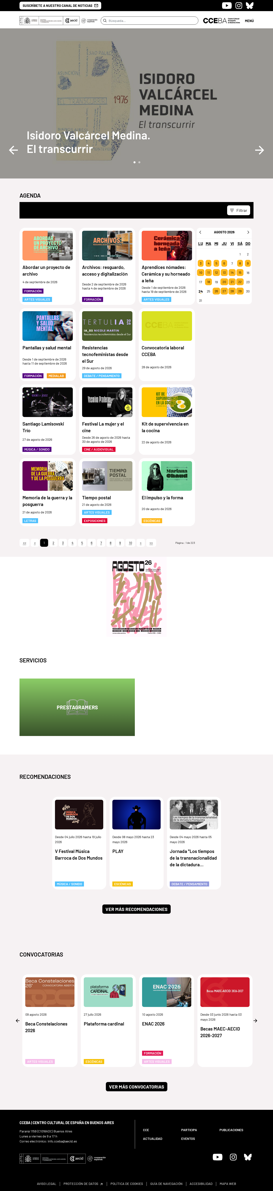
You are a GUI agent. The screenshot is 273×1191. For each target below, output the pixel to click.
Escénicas (152, 521)
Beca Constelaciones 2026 (46, 1027)
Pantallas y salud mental (46, 347)
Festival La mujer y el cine (103, 427)
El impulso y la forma (162, 497)
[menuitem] (159, 1129)
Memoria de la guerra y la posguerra (47, 501)
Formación (33, 291)
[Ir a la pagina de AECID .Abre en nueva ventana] (71, 20)
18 (208, 282)
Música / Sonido (37, 449)
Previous (13, 150)
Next (259, 150)
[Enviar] (105, 21)
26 (216, 291)
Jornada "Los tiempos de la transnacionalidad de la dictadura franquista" (193, 858)
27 (224, 291)
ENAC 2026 (153, 1023)
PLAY (118, 851)
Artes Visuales (37, 299)
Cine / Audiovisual (99, 449)
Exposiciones (94, 521)
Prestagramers (77, 707)
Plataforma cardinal (104, 1023)
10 (200, 273)
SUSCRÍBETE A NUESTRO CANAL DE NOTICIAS (57, 6)
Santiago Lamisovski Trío (43, 427)
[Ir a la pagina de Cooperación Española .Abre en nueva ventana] (89, 20)
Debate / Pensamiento (102, 376)
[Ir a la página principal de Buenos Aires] (222, 20)
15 (239, 273)
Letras (30, 521)
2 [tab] (138, 162)
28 (232, 291)
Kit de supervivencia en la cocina (165, 427)
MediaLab (56, 376)
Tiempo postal (96, 497)
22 (240, 282)
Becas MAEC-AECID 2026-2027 (220, 1032)
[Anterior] (200, 232)
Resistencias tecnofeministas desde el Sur (105, 354)
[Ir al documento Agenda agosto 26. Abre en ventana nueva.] (136, 597)
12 (216, 273)
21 (232, 282)
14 (232, 273)
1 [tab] (134, 162)
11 (208, 273)
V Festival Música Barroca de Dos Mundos (79, 854)
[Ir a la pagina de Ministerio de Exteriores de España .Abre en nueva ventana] (41, 20)
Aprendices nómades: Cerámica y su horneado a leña (166, 273)
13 (224, 273)
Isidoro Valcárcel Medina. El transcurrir (88, 141)
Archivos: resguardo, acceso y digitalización (105, 270)
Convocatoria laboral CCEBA (163, 351)
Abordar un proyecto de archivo (46, 270)
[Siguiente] (248, 232)
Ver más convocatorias (136, 1086)
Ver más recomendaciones (136, 909)
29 (240, 291)
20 (224, 282)
